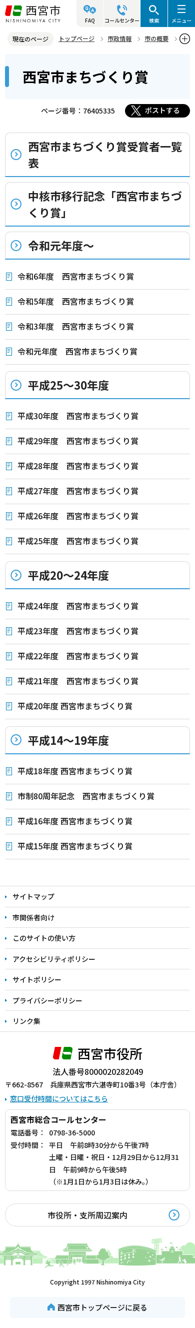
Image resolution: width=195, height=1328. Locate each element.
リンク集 (26, 1021)
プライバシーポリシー (47, 1000)
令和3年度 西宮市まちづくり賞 (76, 326)
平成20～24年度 (68, 575)
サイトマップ (33, 896)
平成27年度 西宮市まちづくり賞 (78, 491)
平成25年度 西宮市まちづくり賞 (78, 541)
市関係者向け (33, 917)
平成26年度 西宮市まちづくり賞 (78, 516)
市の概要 (156, 38)
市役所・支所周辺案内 (88, 1215)
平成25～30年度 (68, 385)
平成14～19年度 (68, 740)
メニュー (182, 20)
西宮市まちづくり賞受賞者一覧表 (105, 154)
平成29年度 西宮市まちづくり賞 (78, 441)
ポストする (162, 110)
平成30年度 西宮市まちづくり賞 (78, 416)
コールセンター (122, 20)
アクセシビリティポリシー (54, 959)
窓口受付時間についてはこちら (59, 1098)
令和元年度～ (61, 245)
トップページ (76, 38)
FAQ (90, 20)
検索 (154, 20)
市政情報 (120, 38)
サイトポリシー (37, 979)
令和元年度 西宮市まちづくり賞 (78, 351)
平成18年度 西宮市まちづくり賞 (75, 771)
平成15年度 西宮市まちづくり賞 (75, 846)
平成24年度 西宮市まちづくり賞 (78, 606)
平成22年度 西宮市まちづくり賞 (78, 656)
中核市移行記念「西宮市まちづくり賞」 (105, 204)
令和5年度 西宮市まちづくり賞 (76, 301)
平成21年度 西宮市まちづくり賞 (78, 681)
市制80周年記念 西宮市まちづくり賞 (86, 796)
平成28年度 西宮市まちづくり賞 (78, 466)
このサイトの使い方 (44, 938)
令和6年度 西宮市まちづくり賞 (76, 276)
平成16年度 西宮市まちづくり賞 (75, 821)
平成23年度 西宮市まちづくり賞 (78, 631)
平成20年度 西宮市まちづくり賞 (75, 706)
